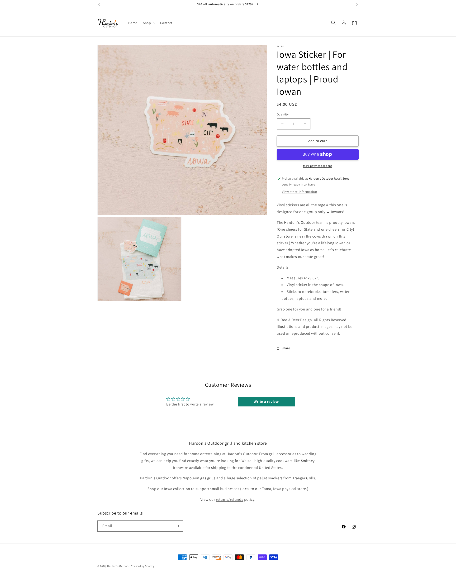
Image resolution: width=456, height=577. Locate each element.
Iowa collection (177, 488)
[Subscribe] (177, 526)
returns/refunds (229, 499)
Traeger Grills (303, 478)
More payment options (317, 165)
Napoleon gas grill (198, 478)
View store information (299, 192)
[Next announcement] (357, 4)
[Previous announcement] (99, 4)
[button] (148, 23)
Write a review (266, 401)
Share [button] (285, 348)
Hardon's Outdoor (118, 566)
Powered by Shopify (142, 566)
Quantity (283, 114)
